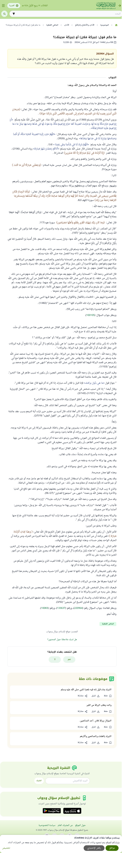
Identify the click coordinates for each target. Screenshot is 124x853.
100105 (90, 315)
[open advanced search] (14, 14)
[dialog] (61, 844)
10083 (44, 608)
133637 (61, 608)
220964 (78, 608)
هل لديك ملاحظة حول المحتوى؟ (62, 640)
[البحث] (4, 14)
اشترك (39, 780)
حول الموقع (80, 825)
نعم (69, 659)
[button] (107, 696)
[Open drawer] (3, 5)
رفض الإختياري (94, 848)
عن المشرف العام (65, 825)
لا (54, 659)
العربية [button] (12, 5)
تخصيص (6, 848)
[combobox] (68, 13)
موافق (112, 848)
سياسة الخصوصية (47, 825)
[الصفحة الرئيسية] (116, 25)
